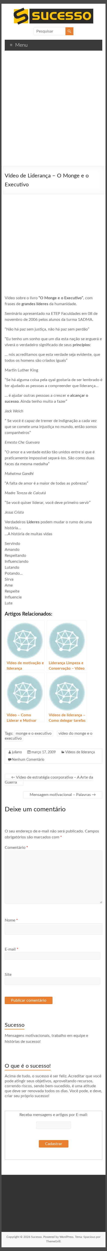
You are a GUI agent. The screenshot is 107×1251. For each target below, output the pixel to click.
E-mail (11, 949)
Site (8, 975)
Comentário (16, 848)
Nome (11, 920)
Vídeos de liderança (80, 752)
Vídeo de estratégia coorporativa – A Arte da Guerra (49, 779)
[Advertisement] (53, 110)
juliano (17, 752)
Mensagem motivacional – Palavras (63, 795)
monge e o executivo (34, 733)
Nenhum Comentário (28, 759)
